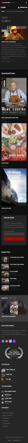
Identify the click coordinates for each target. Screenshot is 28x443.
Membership (23, 7)
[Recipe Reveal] (14, 142)
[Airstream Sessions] (14, 187)
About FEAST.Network (8, 413)
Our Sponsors (6, 418)
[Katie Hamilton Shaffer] (2, 392)
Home (9, 440)
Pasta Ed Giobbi (14, 271)
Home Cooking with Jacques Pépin (9, 117)
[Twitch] (14, 341)
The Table (8, 379)
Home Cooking (9, 369)
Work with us (6, 421)
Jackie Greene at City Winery (9, 41)
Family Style (9, 374)
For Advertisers (6, 423)
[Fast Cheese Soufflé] (5, 288)
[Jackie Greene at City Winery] (14, 33)
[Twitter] (10, 341)
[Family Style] (3, 375)
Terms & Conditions (7, 415)
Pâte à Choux (13, 278)
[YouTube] (6, 341)
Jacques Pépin (8, 398)
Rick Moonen (8, 395)
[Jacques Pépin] (2, 399)
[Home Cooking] (3, 371)
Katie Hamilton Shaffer (10, 391)
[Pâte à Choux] (5, 281)
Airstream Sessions (6, 208)
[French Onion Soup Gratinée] (5, 259)
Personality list (16, 440)
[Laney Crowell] (2, 402)
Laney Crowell (8, 401)
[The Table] (3, 380)
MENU (4, 7)
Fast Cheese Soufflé (15, 285)
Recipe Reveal (5, 163)
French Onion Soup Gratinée (17, 257)
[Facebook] (2, 341)
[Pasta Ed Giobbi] (5, 273)
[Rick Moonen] (2, 395)
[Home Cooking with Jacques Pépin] (14, 96)
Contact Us (5, 426)
